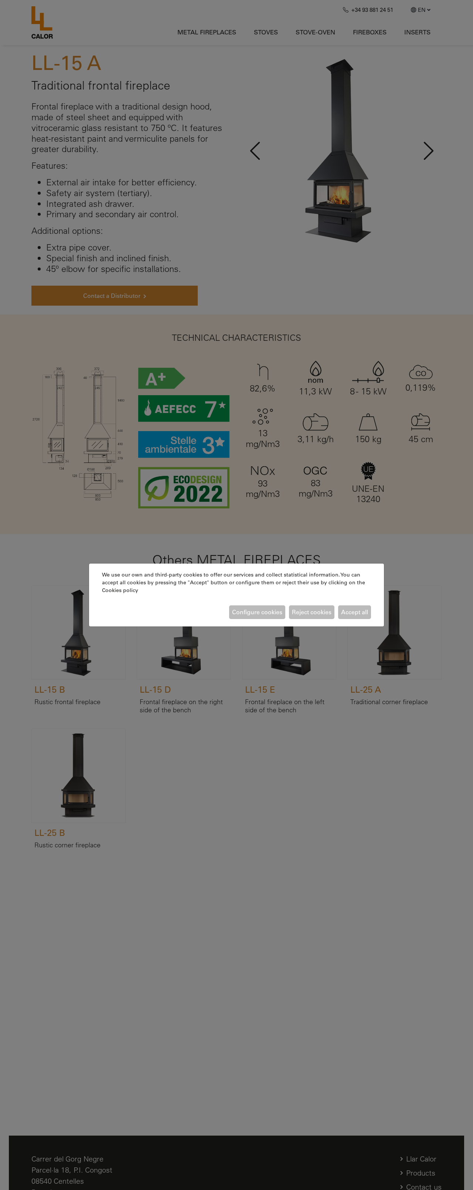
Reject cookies (311, 612)
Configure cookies (257, 612)
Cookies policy (120, 590)
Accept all (354, 612)
